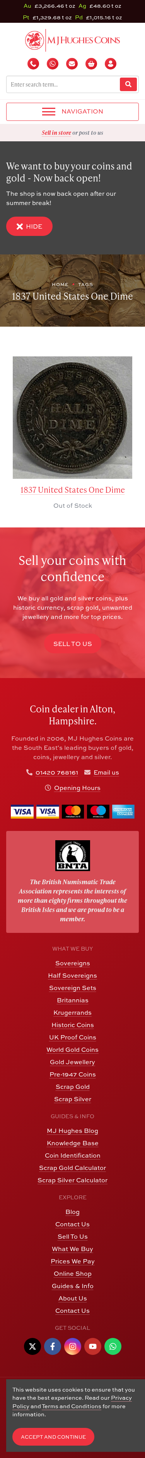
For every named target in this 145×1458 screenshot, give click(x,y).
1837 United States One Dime (72, 490)
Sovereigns (72, 963)
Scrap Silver (72, 1099)
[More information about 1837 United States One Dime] (72, 417)
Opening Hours (77, 787)
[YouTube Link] (92, 1346)
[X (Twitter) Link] (32, 1346)
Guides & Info (73, 1286)
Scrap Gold (73, 1086)
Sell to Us (72, 643)
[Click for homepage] (72, 39)
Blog (72, 1211)
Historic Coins (72, 1025)
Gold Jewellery (72, 1062)
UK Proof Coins (72, 1037)
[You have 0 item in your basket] (92, 64)
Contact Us (72, 1224)
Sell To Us (73, 1236)
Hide (34, 226)
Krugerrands (72, 1012)
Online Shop (73, 1273)
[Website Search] (128, 84)
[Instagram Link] (72, 1346)
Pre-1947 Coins (72, 1074)
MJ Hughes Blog (72, 1130)
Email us (106, 772)
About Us (72, 1298)
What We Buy (72, 1248)
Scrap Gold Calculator (72, 1167)
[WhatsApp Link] (112, 1346)
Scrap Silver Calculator (72, 1180)
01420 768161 (57, 772)
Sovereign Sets (72, 987)
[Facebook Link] (52, 1346)
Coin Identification (73, 1155)
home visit (91, 132)
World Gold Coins (72, 1049)
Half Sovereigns (72, 975)
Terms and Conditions (71, 1406)
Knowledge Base (73, 1143)
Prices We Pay (73, 1261)
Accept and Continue (53, 1437)
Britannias (73, 1000)
